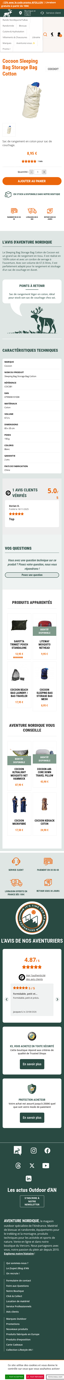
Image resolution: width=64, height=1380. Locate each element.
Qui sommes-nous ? (17, 1263)
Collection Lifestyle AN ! (19, 1349)
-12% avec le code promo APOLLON (23, 2)
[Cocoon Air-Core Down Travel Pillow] (44, 764)
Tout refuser (36, 1377)
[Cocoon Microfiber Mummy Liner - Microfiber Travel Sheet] (19, 814)
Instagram (33, 1150)
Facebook (47, 1150)
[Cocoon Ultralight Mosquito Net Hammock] (19, 766)
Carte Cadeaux (14, 1344)
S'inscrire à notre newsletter (32, 1201)
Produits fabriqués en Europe (22, 1334)
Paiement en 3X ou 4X (14, 218)
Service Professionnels (18, 1306)
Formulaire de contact (18, 1280)
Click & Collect (14, 1296)
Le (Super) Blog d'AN (17, 1268)
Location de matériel (18, 1301)
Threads (18, 1165)
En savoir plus (32, 1064)
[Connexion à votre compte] (52, 34)
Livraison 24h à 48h (32, 218)
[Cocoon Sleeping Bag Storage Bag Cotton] (9, 130)
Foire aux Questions (17, 1285)
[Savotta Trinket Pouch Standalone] (19, 636)
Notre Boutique (15, 1291)
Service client (16, 870)
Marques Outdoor (16, 1318)
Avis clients (12, 1311)
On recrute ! (13, 1273)
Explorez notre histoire (19, 1253)
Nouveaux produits (17, 1329)
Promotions (13, 1323)
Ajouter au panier (32, 181)
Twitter (32, 1165)
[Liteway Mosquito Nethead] (44, 636)
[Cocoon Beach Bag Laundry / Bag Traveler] (19, 685)
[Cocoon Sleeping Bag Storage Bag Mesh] (44, 686)
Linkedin (28, 1178)
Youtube (46, 1165)
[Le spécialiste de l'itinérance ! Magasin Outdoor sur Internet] (7, 13)
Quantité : (23, 171)
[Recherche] (45, 34)
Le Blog (18, 1150)
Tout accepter (16, 1377)
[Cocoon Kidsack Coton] (44, 814)
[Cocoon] (53, 69)
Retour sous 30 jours (50, 218)
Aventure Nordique (21, 1220)
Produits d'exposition (18, 1339)
